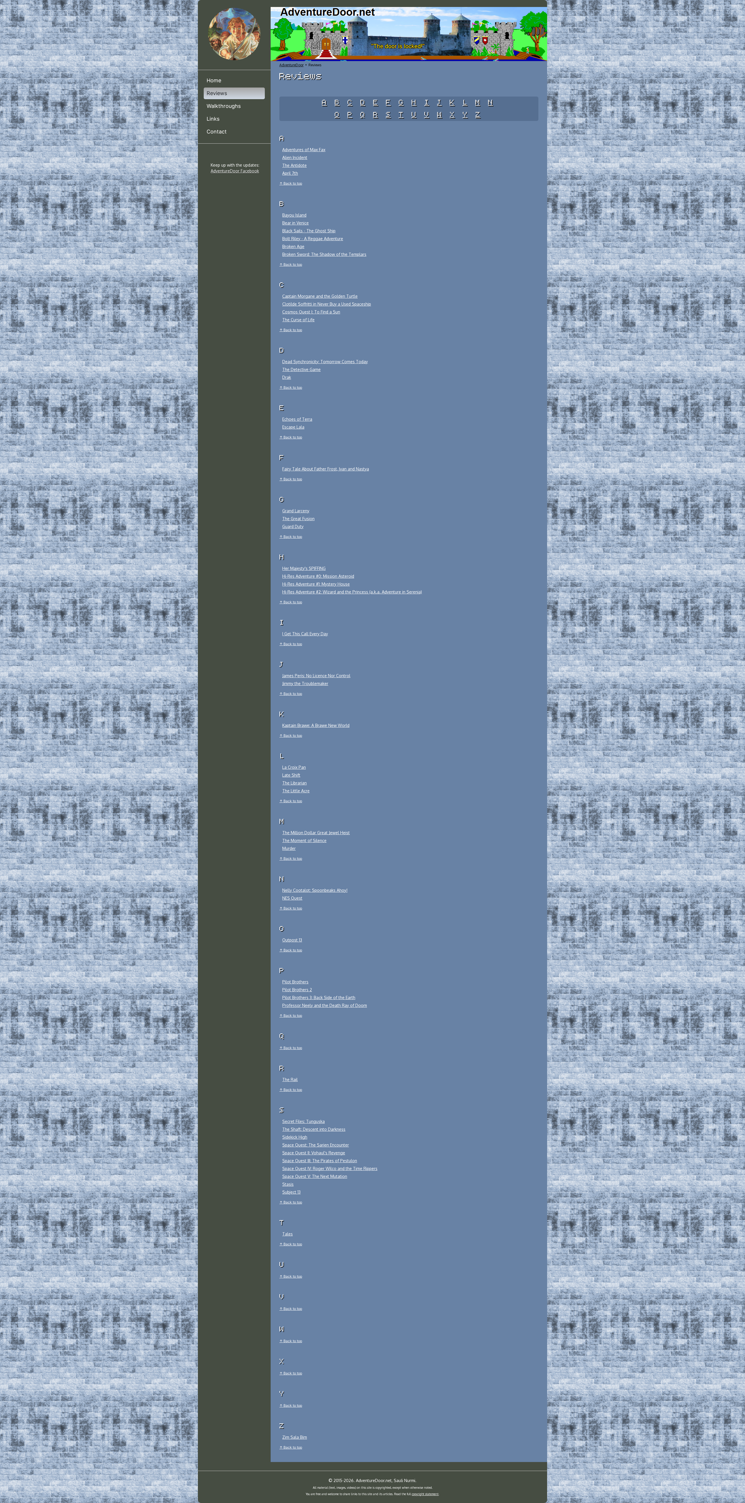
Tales (287, 1233)
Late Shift (291, 775)
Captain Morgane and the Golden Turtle (320, 296)
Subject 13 (291, 1192)
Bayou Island (294, 215)
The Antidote (294, 165)
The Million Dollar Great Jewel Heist (316, 832)
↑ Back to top (290, 183)
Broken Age (293, 246)
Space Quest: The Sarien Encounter (315, 1144)
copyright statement (425, 1494)
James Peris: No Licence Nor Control (316, 675)
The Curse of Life (298, 319)
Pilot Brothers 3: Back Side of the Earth (318, 997)
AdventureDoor (291, 65)
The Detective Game (301, 369)
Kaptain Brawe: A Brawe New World (316, 725)
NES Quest (292, 898)
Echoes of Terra (297, 419)
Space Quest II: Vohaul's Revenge (313, 1152)
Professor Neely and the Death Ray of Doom (324, 1005)
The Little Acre (296, 790)
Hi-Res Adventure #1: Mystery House (316, 584)
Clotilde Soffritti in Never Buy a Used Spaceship (326, 304)
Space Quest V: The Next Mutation (314, 1176)
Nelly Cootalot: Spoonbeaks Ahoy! (314, 890)
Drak (286, 377)
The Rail (290, 1079)
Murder (289, 848)
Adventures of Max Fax (303, 149)
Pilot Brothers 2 (297, 989)
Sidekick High (294, 1137)
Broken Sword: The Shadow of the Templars (324, 254)
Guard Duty (293, 526)
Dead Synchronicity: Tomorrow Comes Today (325, 361)
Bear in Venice (295, 222)
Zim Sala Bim (294, 1437)
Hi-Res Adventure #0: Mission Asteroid (318, 576)
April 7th (290, 173)
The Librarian (294, 782)
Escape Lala (293, 427)
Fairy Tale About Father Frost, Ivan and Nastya (325, 468)
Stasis (288, 1184)
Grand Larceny (295, 510)
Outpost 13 (292, 939)
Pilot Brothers (295, 981)
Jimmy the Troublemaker (305, 683)
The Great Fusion (298, 518)
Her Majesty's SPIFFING (304, 568)
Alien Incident (294, 157)
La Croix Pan (294, 767)
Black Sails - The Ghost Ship (309, 230)
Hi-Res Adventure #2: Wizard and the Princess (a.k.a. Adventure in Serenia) (352, 591)
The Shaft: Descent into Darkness (313, 1129)
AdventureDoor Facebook (235, 170)
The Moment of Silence (304, 840)
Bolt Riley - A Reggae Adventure (312, 238)
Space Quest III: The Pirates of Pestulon (319, 1160)
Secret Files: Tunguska (303, 1121)
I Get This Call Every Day (305, 633)
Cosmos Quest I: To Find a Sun (311, 311)
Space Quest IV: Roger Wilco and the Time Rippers (329, 1168)
